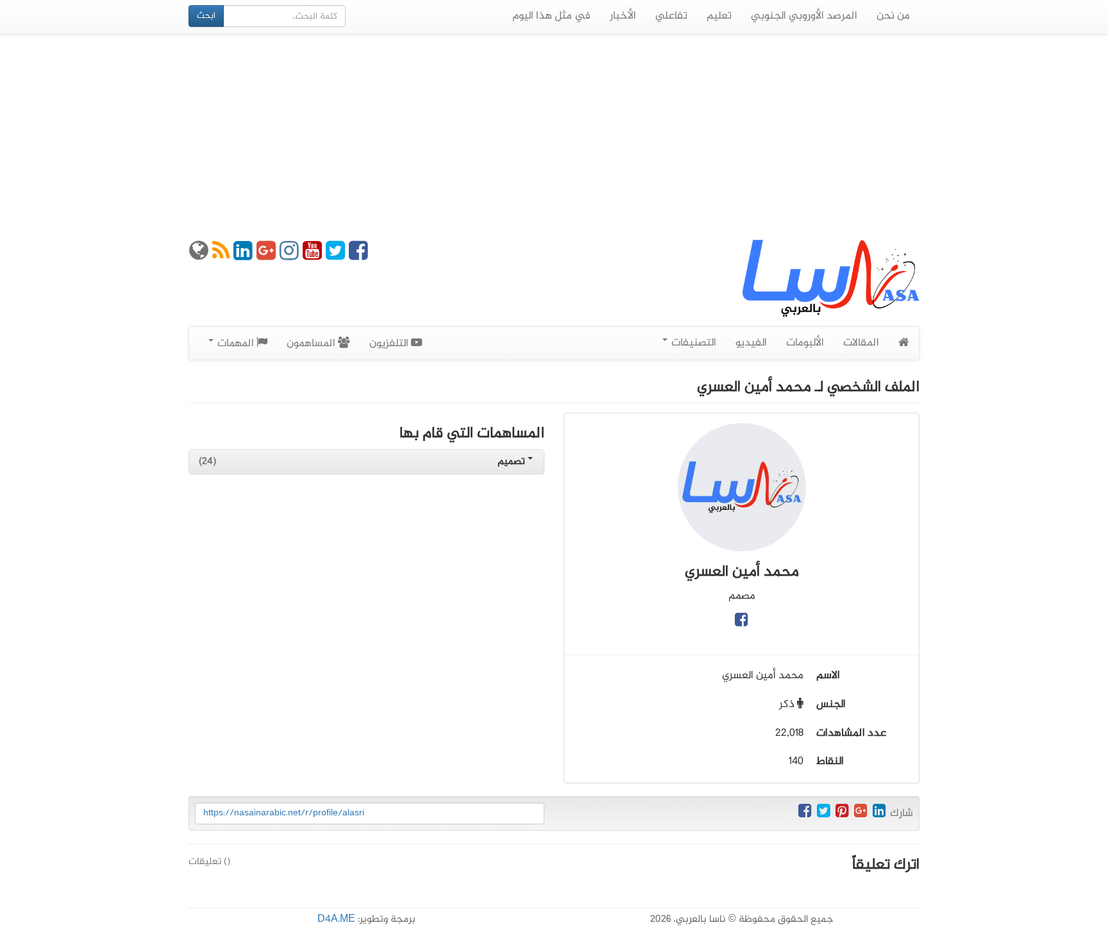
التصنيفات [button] (692, 343)
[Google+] (266, 256)
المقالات (861, 343)
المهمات (235, 344)
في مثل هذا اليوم (551, 16)
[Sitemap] (198, 256)
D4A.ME (336, 919)
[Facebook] (358, 256)
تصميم (513, 461)
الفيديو (751, 343)
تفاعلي (671, 16)
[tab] (366, 462)
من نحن (893, 16)
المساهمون (312, 344)
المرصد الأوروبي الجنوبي (804, 16)
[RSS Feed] (221, 256)
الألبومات (805, 343)
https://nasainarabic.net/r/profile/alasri (283, 813)
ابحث (206, 15)
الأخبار (623, 16)
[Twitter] (335, 256)
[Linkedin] (243, 256)
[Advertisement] (554, 137)
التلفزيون (390, 344)
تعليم (719, 16)
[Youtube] (312, 256)
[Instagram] (289, 256)
